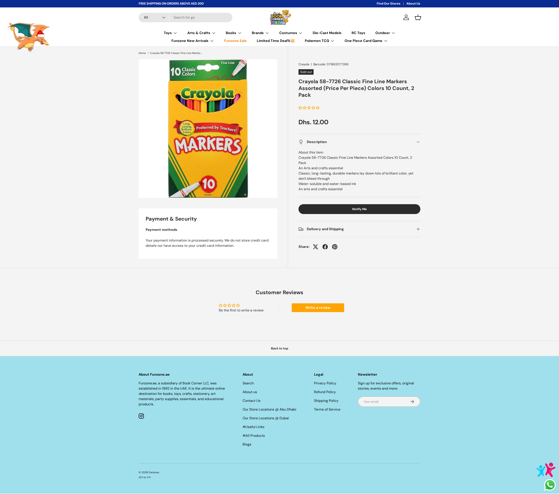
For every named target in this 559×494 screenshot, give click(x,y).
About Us (413, 3)
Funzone (154, 472)
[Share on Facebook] (325, 247)
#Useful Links (253, 427)
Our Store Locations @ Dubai (266, 418)
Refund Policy (325, 392)
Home (142, 53)
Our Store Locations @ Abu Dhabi (269, 409)
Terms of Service (327, 409)
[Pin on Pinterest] (335, 247)
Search (248, 383)
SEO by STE (145, 477)
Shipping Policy (326, 400)
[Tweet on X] (315, 247)
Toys (168, 33)
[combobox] (185, 17)
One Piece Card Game (363, 40)
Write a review (317, 307)
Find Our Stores (388, 3)
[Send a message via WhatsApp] (550, 485)
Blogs (247, 444)
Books (231, 33)
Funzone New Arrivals (190, 40)
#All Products (254, 435)
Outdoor (382, 33)
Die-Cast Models (327, 33)
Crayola (303, 64)
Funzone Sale (235, 40)
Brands (258, 33)
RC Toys (358, 33)
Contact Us (252, 400)
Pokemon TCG (317, 40)
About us (250, 392)
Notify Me (359, 209)
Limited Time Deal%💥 (276, 40)
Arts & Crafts (198, 33)
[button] (418, 17)
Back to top (279, 348)
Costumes (288, 33)
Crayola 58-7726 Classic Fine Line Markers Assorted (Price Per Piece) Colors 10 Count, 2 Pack (176, 53)
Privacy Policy (325, 383)
